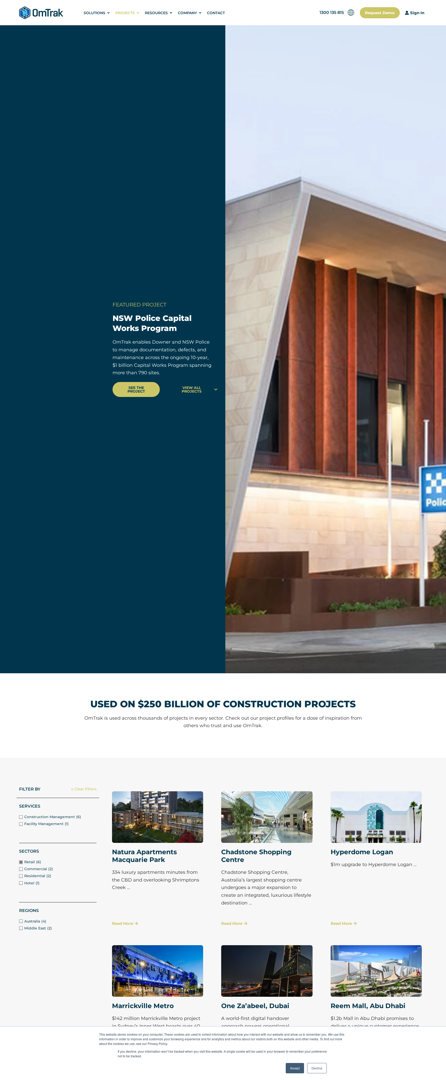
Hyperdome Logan (362, 852)
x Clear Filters (84, 789)
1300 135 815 (332, 12)
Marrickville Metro (143, 1006)
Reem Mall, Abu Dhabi (368, 1006)
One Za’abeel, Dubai (255, 1006)
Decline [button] (317, 1068)
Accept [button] (295, 1068)
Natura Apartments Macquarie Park (144, 855)
